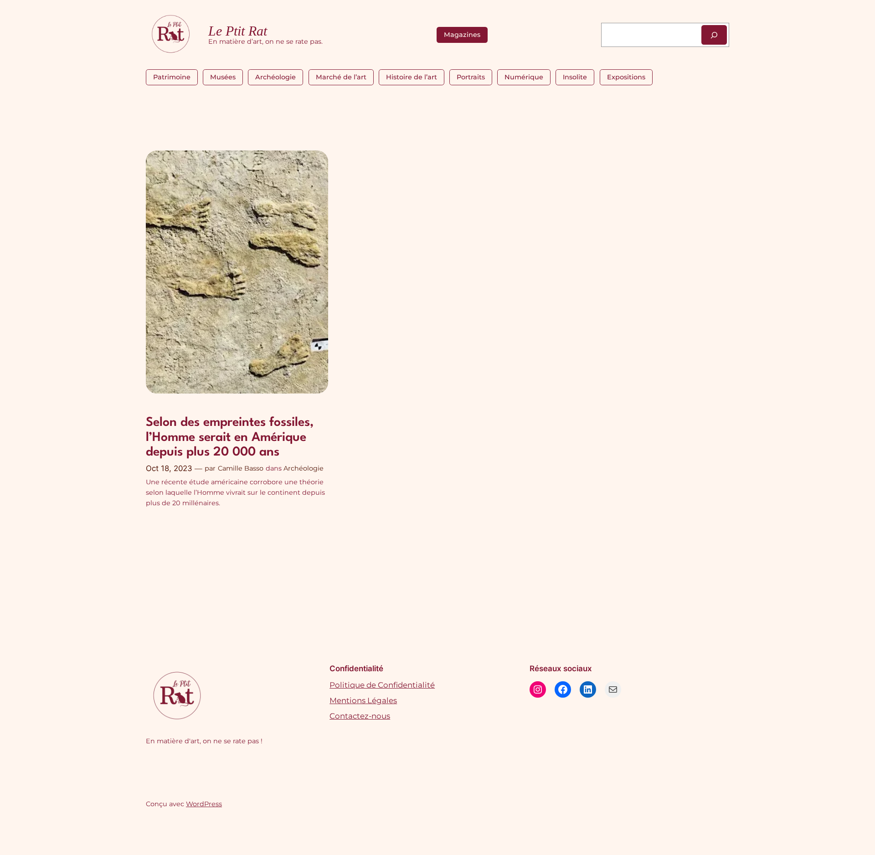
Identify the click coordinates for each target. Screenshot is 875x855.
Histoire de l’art (411, 77)
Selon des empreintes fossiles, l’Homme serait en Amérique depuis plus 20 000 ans (230, 437)
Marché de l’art (341, 77)
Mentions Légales (363, 700)
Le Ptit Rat (237, 31)
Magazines (462, 35)
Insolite (575, 77)
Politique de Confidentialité (382, 684)
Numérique (523, 77)
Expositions (626, 77)
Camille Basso (240, 468)
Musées (223, 77)
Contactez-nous (359, 715)
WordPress (204, 804)
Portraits (471, 77)
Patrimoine (171, 77)
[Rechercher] (714, 35)
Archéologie (275, 77)
